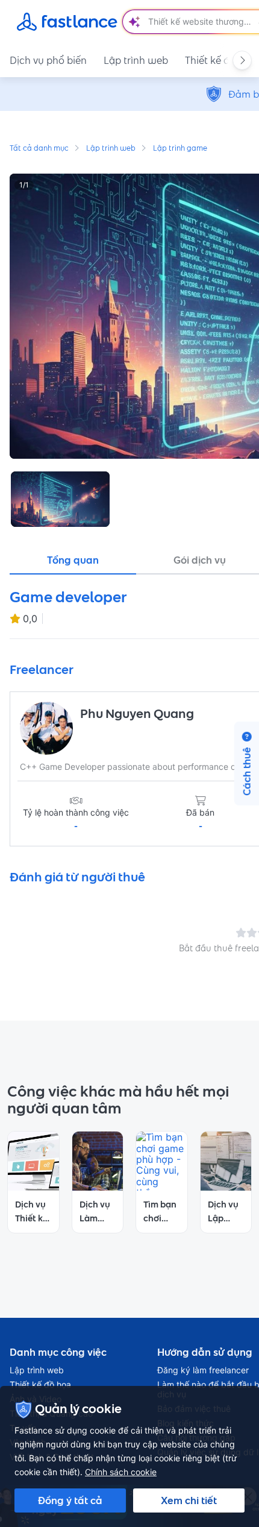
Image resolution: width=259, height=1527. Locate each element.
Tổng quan (73, 560)
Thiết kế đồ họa (40, 1385)
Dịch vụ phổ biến (48, 60)
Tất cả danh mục (39, 149)
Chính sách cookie (121, 1472)
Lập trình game (180, 149)
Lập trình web (136, 60)
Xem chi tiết (189, 1500)
